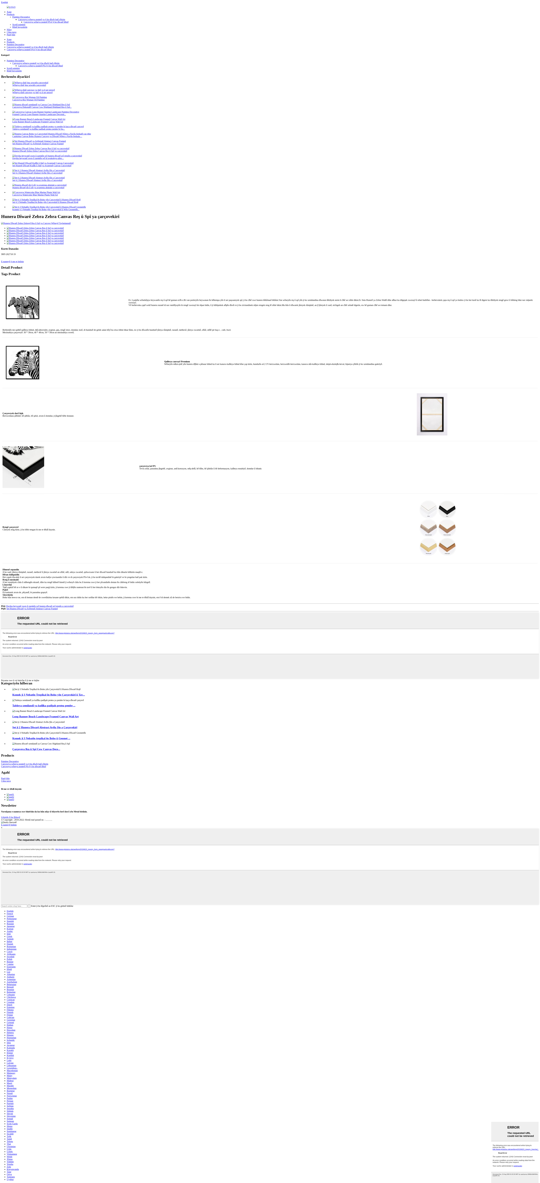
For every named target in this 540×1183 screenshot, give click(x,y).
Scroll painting (18, 24)
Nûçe (9, 29)
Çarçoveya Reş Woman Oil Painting (28, 100)
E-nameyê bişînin (9, 825)
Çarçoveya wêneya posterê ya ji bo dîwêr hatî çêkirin (41, 19)
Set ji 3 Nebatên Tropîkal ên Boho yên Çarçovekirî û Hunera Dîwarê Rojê (45, 202)
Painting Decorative (21, 17)
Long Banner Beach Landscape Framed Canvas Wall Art (37, 122)
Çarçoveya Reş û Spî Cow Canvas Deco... (36, 749)
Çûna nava (11, 32)
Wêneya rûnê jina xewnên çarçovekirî (29, 85)
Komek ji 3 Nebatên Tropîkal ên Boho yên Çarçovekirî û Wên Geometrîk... (45, 209)
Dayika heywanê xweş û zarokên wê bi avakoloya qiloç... (38, 158)
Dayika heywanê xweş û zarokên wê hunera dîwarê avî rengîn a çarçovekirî (40, 606)
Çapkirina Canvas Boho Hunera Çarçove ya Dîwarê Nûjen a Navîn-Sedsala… (47, 136)
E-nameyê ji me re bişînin (12, 261)
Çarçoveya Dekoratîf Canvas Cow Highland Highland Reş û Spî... (42, 107)
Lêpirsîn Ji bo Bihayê (10, 817)
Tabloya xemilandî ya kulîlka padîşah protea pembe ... (43, 705)
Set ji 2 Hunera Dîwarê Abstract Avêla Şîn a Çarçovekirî (37, 173)
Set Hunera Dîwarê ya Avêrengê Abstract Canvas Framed (38, 143)
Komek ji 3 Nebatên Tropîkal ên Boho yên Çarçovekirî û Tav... (48, 694)
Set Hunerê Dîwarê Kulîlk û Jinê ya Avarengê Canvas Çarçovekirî (41, 165)
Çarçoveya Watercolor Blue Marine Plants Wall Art (35, 195)
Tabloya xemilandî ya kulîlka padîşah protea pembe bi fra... (38, 129)
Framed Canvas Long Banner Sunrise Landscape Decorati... (39, 114)
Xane (9, 12)
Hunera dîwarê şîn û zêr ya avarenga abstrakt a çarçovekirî (38, 187)
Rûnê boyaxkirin (19, 27)
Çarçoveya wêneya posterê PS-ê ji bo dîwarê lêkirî (46, 22)
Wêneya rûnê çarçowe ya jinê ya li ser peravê (32, 92)
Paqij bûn (11, 34)
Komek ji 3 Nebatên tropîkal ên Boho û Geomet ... (41, 738)
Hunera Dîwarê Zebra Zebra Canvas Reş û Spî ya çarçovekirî (39, 151)
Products (10, 14)
